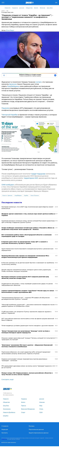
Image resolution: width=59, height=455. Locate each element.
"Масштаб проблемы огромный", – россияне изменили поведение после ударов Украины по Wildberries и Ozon (28, 305)
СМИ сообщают (8, 185)
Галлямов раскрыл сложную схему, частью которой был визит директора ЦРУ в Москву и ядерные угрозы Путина (28, 221)
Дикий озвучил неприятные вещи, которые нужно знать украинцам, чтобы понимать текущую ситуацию (26, 270)
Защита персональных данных (38, 433)
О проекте (5, 426)
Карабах (26, 195)
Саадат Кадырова (38, 174)
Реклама (31, 426)
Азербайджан (18, 195)
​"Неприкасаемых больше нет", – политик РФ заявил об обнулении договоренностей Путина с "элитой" (26, 298)
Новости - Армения (7, 195)
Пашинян (5, 108)
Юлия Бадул (10, 30)
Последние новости (12, 202)
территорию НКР (31, 178)
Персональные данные (36, 429)
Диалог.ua (4, 439)
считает (38, 82)
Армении (13, 84)
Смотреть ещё (8, 379)
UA (56, 2)
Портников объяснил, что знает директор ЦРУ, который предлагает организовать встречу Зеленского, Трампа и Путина (26, 352)
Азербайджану (13, 86)
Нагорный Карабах (10, 115)
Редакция (5, 429)
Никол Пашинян (35, 195)
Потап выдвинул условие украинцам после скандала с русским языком (28, 325)
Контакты (5, 433)
